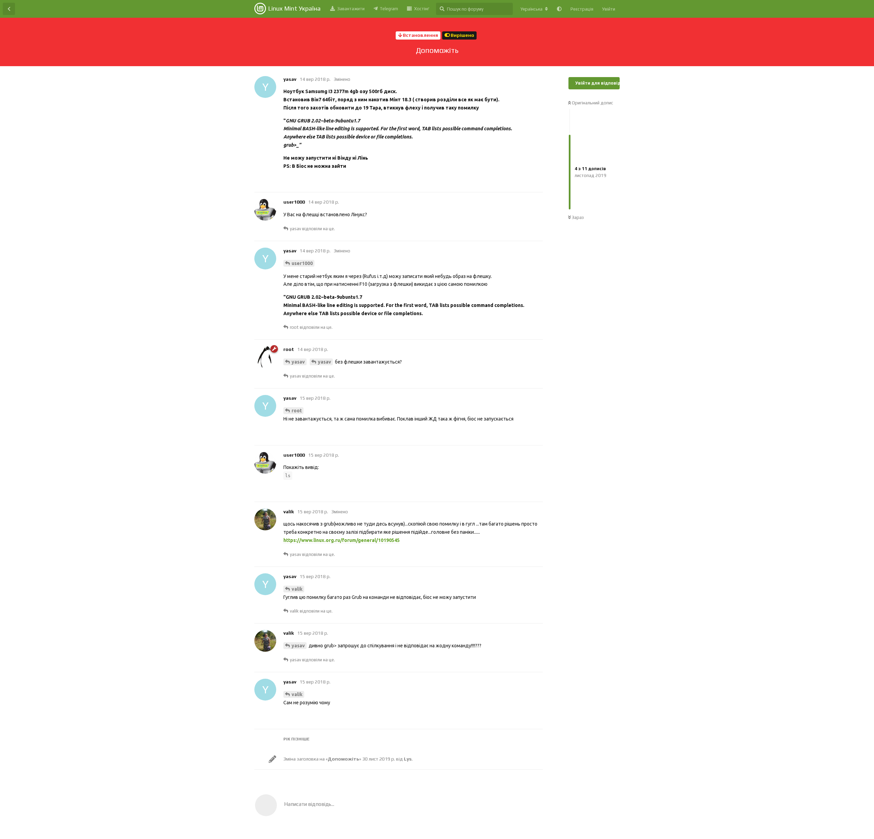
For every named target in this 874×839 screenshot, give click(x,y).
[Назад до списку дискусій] (9, 9)
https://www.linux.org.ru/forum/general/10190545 (341, 540)
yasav (298, 362)
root (297, 410)
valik (297, 589)
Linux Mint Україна (294, 8)
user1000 (302, 263)
